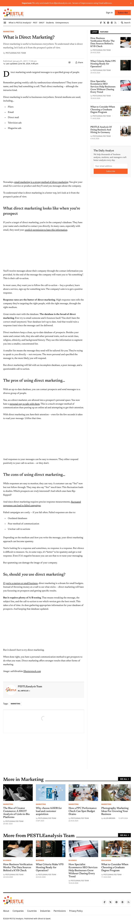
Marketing (8, 31)
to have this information (55, 230)
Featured (104, 32)
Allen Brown (109, 818)
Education (106, 860)
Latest (94, 32)
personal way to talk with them (25, 404)
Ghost (40, 918)
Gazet (47, 918)
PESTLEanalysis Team (16, 53)
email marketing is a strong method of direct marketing (41, 182)
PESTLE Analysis (16, 918)
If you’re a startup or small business (20, 583)
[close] (131, 3)
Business (7, 860)
